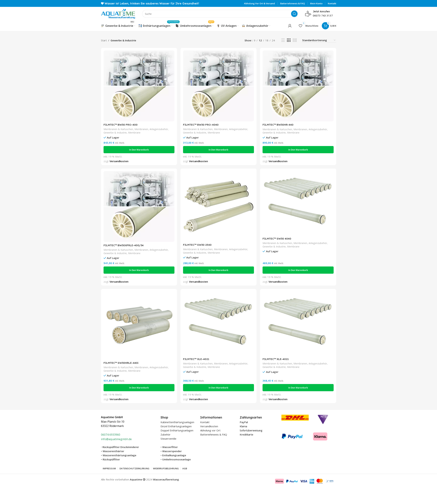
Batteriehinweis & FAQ (213, 434)
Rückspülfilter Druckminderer (121, 447)
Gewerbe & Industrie (115, 132)
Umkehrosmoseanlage (176, 459)
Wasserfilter (170, 447)
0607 (104, 435)
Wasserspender (172, 451)
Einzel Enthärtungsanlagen (176, 426)
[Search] (294, 13)
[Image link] (305, 426)
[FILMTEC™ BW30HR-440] (298, 85)
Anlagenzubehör (159, 129)
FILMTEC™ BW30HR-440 (278, 124)
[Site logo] (118, 13)
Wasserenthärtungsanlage (119, 455)
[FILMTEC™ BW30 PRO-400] (139, 85)
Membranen (141, 129)
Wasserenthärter (113, 451)
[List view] (283, 40)
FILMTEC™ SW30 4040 (277, 238)
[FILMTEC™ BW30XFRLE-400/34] (139, 206)
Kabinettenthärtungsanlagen (177, 422)
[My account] (290, 25)
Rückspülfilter (111, 459)
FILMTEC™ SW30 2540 (197, 244)
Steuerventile (168, 438)
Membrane (134, 132)
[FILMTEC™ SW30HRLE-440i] (139, 325)
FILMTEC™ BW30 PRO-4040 (201, 124)
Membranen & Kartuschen (118, 129)
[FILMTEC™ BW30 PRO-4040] (218, 85)
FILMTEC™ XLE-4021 (196, 359)
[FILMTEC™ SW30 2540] (218, 206)
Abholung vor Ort (210, 430)
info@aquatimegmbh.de (116, 439)
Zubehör (166, 434)
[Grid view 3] (288, 40)
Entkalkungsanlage (174, 455)
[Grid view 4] (295, 40)
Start (104, 40)
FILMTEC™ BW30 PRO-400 (121, 124)
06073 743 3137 (323, 15)
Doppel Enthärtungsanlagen (177, 430)
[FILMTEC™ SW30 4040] (298, 203)
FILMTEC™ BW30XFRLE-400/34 (124, 245)
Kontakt (204, 422)
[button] (139, 149)
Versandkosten (119, 161)
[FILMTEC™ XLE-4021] (218, 324)
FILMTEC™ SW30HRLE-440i (121, 362)
